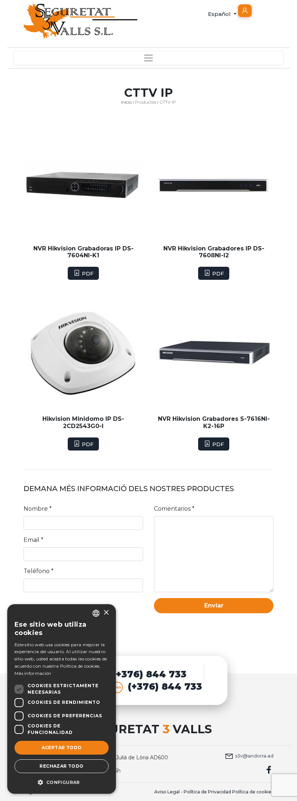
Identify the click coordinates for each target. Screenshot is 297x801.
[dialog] (61, 699)
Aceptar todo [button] (62, 747)
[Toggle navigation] (148, 58)
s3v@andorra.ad (254, 756)
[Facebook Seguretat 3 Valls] (268, 769)
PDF (86, 273)
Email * (33, 539)
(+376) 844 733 (149, 674)
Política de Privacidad (207, 791)
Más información (32, 673)
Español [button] (220, 14)
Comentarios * (174, 508)
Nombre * (38, 508)
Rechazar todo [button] (61, 766)
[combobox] (96, 613)
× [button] (106, 612)
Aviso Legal (167, 791)
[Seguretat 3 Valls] (80, 20)
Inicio (126, 102)
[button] (245, 10)
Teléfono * (39, 571)
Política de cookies (252, 791)
